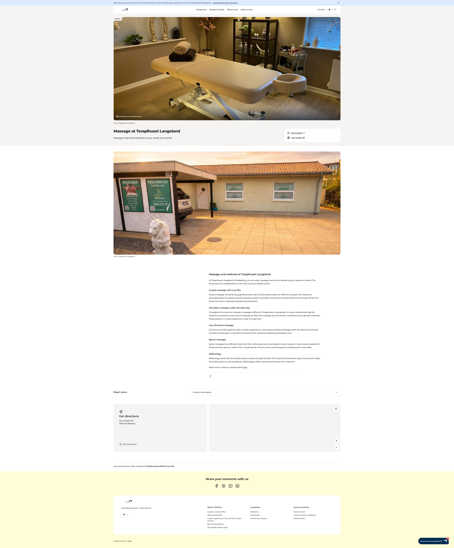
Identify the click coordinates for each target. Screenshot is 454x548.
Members (254, 512)
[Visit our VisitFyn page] (216, 486)
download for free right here (225, 3)
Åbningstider (297, 133)
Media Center (299, 518)
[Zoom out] (336, 447)
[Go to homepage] (124, 9)
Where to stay (246, 10)
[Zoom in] (336, 441)
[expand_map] (336, 408)
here (245, 367)
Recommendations (215, 524)
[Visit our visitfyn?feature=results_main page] (230, 486)
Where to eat (232, 10)
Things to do (201, 10)
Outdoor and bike (216, 10)
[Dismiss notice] (338, 3)
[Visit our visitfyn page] (223, 486)
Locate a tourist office (216, 512)
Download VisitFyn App (217, 527)
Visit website (296, 138)
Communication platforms (305, 515)
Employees (255, 515)
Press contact (299, 512)
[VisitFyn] (128, 501)
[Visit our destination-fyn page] (237, 486)
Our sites (321, 9)
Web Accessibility (214, 515)
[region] (274, 428)
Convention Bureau (258, 518)
